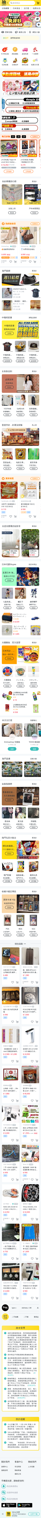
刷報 (5, 1307)
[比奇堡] (29, 101)
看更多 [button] (9, 387)
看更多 (34, 181)
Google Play (24, 1505)
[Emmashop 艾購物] (12, 737)
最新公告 (18, 1474)
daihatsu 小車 (27, 1308)
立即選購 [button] (7, 881)
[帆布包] (11, 128)
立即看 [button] (9, 333)
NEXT (39, 200)
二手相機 (15, 1317)
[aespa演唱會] (11, 119)
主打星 (26, 8)
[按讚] (17, 547)
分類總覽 (5, 8)
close (3, 1514)
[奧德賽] (29, 128)
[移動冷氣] (11, 101)
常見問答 (18, 1467)
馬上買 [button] (7, 468)
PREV (1, 200)
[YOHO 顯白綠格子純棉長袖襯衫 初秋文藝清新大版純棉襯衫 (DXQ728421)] (31, 730)
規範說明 (31, 1385)
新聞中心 (4, 1467)
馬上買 (34, 425)
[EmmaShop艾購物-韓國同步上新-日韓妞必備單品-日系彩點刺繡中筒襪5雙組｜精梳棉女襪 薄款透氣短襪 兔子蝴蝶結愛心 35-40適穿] (19, 733)
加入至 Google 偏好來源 (37, 19)
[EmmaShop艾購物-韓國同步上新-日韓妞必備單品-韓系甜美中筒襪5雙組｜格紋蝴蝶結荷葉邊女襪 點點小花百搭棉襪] (19, 726)
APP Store (8, 1505)
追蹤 (12, 749)
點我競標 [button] (7, 361)
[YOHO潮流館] (34, 737)
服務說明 (4, 1470)
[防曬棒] (29, 119)
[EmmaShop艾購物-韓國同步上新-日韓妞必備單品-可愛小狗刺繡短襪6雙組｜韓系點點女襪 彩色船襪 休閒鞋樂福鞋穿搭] (8, 730)
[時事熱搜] (11, 83)
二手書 (26, 1317)
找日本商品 (33, 564)
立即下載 (34, 1514)
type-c (14, 1308)
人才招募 (31, 1467)
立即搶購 (9, 171)
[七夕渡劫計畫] (20, 19)
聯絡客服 (18, 1470)
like (10, 261)
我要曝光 (35, 137)
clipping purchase (15, 261)
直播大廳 (33, 758)
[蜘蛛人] (11, 109)
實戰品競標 (33, 317)
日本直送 (16, 8)
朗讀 (37, 13)
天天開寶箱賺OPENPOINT (19, 39)
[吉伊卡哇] (29, 109)
